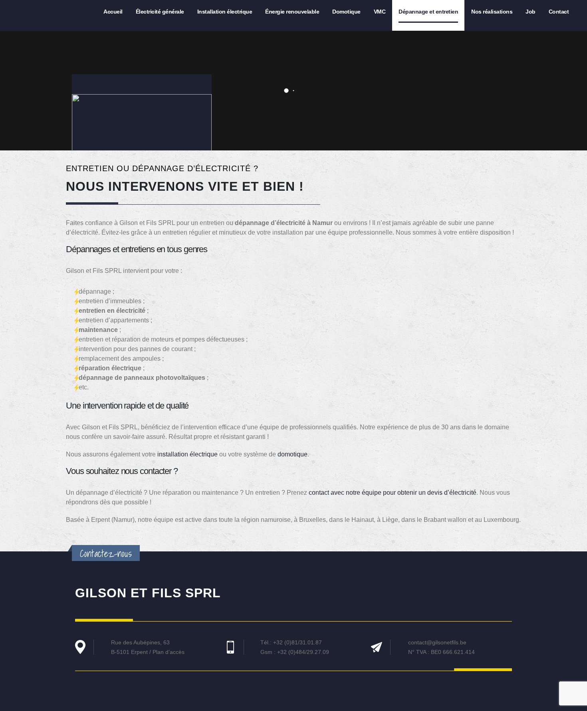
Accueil (113, 11)
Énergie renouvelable (292, 11)
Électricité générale (160, 11)
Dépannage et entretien (428, 11)
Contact (559, 11)
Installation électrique (224, 11)
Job (530, 11)
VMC (380, 11)
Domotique (346, 11)
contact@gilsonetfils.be (437, 642)
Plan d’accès (168, 652)
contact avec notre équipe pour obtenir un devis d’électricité (392, 492)
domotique (292, 454)
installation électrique (187, 454)
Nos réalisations (491, 11)
